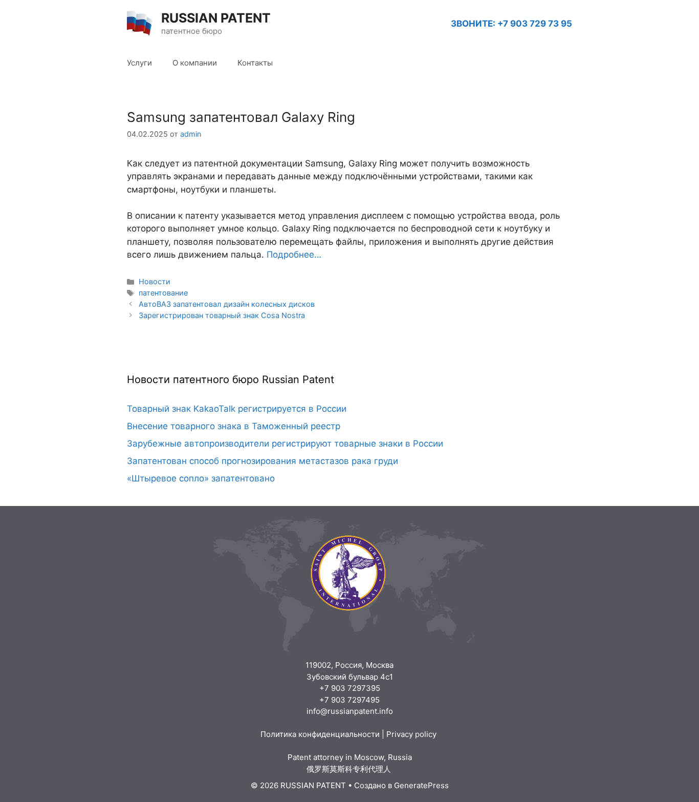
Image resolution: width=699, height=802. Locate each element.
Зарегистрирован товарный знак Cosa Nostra (222, 315)
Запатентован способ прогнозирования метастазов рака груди (262, 461)
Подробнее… (294, 254)
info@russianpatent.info (350, 711)
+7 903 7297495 (349, 700)
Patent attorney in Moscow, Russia (350, 757)
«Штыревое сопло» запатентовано (201, 478)
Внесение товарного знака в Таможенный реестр (233, 426)
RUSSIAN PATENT (216, 18)
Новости (154, 281)
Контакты (255, 63)
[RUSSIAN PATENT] (139, 23)
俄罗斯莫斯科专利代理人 (350, 769)
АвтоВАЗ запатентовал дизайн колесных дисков (227, 304)
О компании (194, 63)
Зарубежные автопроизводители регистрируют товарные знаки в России (285, 443)
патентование (163, 292)
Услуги (139, 63)
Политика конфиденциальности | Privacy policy (349, 734)
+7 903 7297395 (349, 688)
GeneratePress (421, 785)
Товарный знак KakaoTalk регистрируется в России (236, 409)
